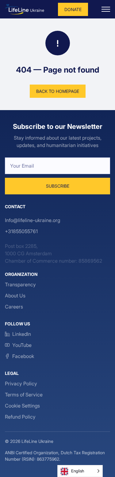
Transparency (20, 284)
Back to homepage (57, 91)
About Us (15, 295)
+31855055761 (21, 231)
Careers (14, 307)
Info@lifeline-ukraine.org (32, 220)
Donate (73, 9)
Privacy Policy (21, 383)
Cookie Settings (22, 406)
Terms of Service (24, 395)
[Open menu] (106, 9)
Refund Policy (20, 417)
